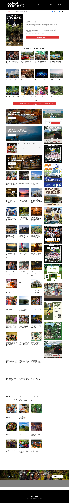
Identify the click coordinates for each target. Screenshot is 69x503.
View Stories (12, 117)
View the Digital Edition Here (42, 37)
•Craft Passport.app (45, 483)
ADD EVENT (36, 496)
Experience (46, 4)
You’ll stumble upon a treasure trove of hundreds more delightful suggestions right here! (34, 104)
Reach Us (59, 4)
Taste (51, 4)
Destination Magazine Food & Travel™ (17, 482)
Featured (37, 4)
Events (55, 4)
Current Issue (31, 22)
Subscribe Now (53, 112)
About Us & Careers (57, 476)
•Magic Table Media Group (46, 482)
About (32, 496)
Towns (42, 4)
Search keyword (45, 120)
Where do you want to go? (34, 48)
